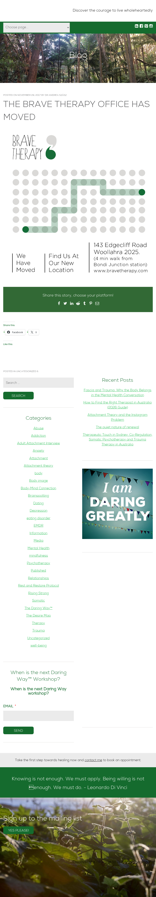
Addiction (38, 436)
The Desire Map (38, 616)
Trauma (38, 631)
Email (9, 706)
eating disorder (38, 518)
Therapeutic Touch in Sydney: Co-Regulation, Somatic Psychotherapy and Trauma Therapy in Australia (117, 440)
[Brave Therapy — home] (16, 11)
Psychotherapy (38, 563)
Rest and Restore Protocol (38, 586)
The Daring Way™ (38, 608)
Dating (38, 503)
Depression (38, 511)
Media (38, 541)
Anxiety (38, 451)
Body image (38, 481)
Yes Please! (18, 830)
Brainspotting (38, 496)
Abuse (38, 428)
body (38, 473)
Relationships (38, 578)
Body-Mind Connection (38, 488)
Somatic (38, 601)
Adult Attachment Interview (38, 443)
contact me (93, 760)
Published (38, 571)
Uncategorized (26, 372)
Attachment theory (38, 466)
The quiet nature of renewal (117, 427)
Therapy (38, 623)
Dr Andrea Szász (56, 95)
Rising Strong (38, 593)
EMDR (38, 526)
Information (38, 533)
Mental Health (38, 548)
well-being (38, 646)
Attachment (38, 458)
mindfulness (38, 556)
